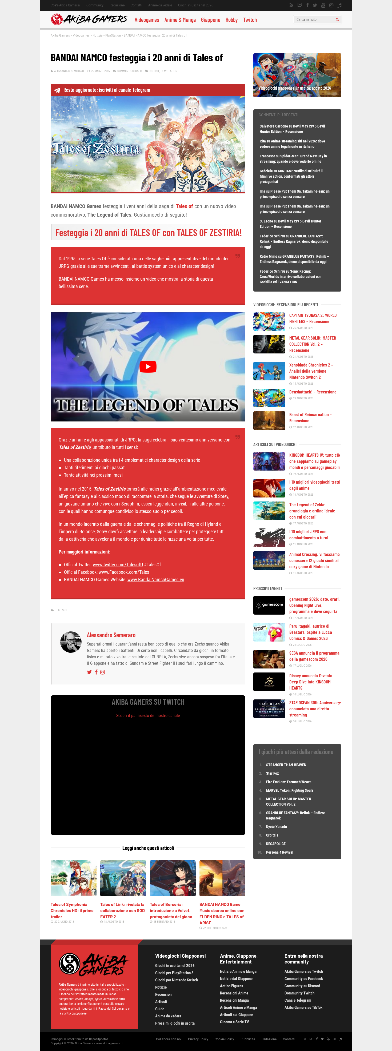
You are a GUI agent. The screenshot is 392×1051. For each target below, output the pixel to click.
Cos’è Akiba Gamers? (65, 5)
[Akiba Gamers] (90, 24)
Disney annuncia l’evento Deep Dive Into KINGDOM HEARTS (310, 681)
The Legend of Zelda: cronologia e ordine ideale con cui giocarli (312, 510)
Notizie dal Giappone (236, 978)
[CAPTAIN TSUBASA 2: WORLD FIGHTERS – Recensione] (269, 329)
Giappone (210, 19)
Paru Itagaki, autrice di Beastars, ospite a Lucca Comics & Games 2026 (310, 632)
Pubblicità (248, 1039)
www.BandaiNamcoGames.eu (155, 579)
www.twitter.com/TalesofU (118, 564)
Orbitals (272, 835)
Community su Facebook (304, 978)
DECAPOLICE (276, 844)
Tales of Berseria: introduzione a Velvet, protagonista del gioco (171, 910)
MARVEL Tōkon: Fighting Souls (290, 790)
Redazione (117, 5)
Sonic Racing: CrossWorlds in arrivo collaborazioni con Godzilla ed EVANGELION (290, 276)
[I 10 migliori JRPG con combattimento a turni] (269, 545)
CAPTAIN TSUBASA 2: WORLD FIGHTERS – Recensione (313, 318)
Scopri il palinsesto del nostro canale (148, 715)
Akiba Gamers (60, 35)
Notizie (97, 35)
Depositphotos (98, 1039)
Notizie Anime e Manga (238, 971)
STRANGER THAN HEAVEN (286, 765)
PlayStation (113, 35)
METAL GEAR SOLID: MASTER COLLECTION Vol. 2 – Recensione (312, 344)
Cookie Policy (224, 1039)
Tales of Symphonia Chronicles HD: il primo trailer (72, 910)
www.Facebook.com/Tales (124, 572)
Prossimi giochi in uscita (175, 1023)
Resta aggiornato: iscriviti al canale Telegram (106, 89)
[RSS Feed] (291, 5)
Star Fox (272, 773)
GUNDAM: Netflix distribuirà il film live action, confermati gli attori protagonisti (291, 176)
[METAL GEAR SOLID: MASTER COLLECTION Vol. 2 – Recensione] (269, 351)
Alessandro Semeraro (69, 71)
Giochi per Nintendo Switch (176, 980)
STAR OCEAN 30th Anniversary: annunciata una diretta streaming (315, 708)
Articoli (161, 1001)
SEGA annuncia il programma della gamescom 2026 (314, 656)
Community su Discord (302, 986)
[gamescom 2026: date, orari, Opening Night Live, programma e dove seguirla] (269, 613)
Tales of (62, 610)
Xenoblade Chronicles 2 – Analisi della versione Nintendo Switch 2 (311, 371)
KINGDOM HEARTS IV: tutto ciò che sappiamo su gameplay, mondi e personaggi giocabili (314, 461)
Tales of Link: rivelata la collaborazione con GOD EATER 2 (122, 910)
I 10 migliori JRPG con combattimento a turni (308, 534)
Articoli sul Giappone (236, 1014)
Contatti (136, 5)
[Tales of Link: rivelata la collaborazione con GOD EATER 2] (123, 894)
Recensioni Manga (234, 1000)
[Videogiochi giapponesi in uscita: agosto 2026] (297, 95)
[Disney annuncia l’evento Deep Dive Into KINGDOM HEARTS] (269, 689)
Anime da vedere (160, 5)
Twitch (250, 19)
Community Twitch (299, 993)
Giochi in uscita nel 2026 (195, 5)
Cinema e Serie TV (234, 1022)
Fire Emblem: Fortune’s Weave (288, 782)
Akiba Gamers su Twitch (304, 971)
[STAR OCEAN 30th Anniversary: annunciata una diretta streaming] (269, 716)
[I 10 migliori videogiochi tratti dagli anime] (269, 495)
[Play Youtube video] (148, 366)
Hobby (232, 19)
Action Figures (231, 986)
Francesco (267, 156)
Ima (262, 191)
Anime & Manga (180, 19)
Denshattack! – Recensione (313, 392)
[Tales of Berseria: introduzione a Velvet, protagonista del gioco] (173, 894)
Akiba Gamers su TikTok (303, 1007)
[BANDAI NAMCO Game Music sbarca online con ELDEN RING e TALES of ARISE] (222, 894)
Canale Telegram (298, 1000)
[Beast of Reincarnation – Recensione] (269, 428)
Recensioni (164, 994)
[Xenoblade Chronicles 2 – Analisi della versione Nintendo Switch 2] (269, 378)
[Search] (337, 19)
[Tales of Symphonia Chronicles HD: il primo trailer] (74, 894)
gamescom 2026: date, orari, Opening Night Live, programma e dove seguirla (314, 605)
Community (94, 5)
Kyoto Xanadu (276, 827)
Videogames (147, 19)
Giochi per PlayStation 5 (174, 972)
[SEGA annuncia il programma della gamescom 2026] (269, 666)
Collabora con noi (169, 1039)
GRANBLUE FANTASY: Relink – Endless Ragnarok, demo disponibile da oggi (294, 241)
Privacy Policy (198, 1039)
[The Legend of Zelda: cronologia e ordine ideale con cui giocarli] (269, 518)
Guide (159, 1008)
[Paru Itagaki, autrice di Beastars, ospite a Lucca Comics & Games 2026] (269, 639)
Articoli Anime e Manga (238, 1007)
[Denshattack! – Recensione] (269, 405)
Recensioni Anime (234, 993)
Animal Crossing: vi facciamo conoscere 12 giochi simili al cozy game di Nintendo (314, 560)
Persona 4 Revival (279, 852)
